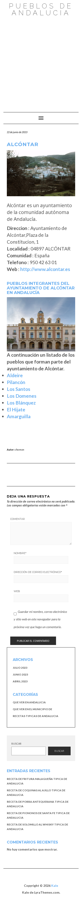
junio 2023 (20, 674)
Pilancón (16, 382)
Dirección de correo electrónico (38, 572)
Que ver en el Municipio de (32, 709)
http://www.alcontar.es (45, 269)
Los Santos (18, 389)
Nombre (20, 553)
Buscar (16, 743)
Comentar (17, 519)
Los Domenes (21, 396)
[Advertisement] (41, 62)
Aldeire (15, 375)
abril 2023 (20, 681)
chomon (19, 449)
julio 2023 (20, 667)
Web (17, 591)
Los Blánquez (21, 402)
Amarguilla (19, 416)
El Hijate (16, 409)
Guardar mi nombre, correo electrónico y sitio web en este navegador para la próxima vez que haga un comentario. (40, 619)
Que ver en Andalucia (29, 702)
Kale (54, 885)
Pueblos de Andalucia (41, 9)
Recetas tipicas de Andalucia (35, 716)
